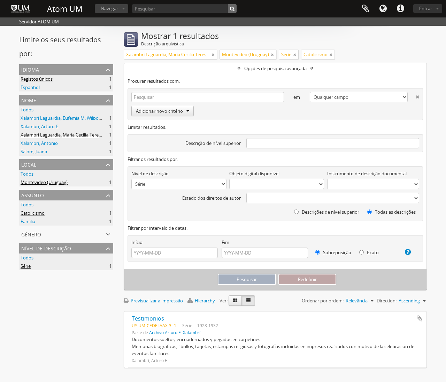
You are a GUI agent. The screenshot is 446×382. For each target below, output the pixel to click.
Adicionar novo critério (159, 111)
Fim (225, 242)
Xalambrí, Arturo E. (40, 126)
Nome (28, 99)
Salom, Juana (34, 151)
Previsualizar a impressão (156, 300)
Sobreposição (336, 252)
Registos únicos (37, 79)
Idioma (383, 8)
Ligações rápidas (400, 8)
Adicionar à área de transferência (419, 318)
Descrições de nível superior (330, 212)
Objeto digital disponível (254, 173)
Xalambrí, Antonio (39, 143)
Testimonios (148, 318)
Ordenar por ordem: (323, 300)
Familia (28, 221)
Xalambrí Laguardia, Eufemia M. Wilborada (64, 118)
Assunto (32, 194)
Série (26, 266)
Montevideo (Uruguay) (44, 182)
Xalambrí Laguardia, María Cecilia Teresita (63, 135)
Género (31, 233)
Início (137, 242)
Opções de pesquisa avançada (275, 68)
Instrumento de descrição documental (367, 173)
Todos (27, 109)
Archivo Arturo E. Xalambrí (174, 332)
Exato (372, 252)
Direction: (387, 300)
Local (28, 164)
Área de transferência (365, 8)
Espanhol (30, 87)
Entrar (425, 8)
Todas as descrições (395, 212)
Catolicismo (33, 213)
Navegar (109, 8)
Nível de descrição (46, 247)
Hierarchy (205, 300)
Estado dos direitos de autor (211, 198)
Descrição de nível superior (213, 143)
